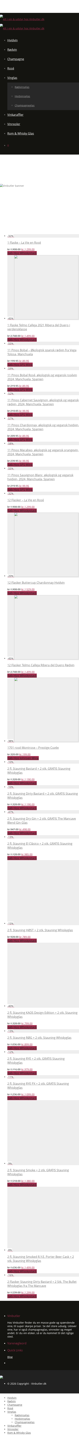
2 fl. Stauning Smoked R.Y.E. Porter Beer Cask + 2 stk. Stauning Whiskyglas (40, 1259)
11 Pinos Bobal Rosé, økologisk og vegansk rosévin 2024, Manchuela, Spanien (42, 377)
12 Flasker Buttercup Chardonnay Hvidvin (36, 583)
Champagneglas (25, 105)
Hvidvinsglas (22, 96)
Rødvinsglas (22, 87)
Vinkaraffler (15, 115)
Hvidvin (12, 40)
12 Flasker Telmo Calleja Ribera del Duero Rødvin (40, 665)
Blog (10, 1357)
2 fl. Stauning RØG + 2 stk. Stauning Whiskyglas (39, 1038)
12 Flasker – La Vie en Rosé (25, 500)
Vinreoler (13, 124)
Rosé (10, 68)
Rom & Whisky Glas (20, 133)
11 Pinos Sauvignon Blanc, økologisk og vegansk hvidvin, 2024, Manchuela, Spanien (40, 477)
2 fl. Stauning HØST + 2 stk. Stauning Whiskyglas (40, 930)
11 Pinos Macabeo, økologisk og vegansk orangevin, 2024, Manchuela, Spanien (43, 452)
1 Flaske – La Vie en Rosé (24, 243)
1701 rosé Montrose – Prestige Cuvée (33, 748)
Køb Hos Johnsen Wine (23, 758)
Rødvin (12, 50)
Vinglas (12, 78)
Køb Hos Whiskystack (22, 253)
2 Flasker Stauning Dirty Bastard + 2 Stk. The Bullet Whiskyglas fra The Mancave (42, 1284)
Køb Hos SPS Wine (20, 365)
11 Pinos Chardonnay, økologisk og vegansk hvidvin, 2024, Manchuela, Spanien (43, 427)
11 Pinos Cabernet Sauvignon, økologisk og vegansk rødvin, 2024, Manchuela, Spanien (43, 402)
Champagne (15, 59)
